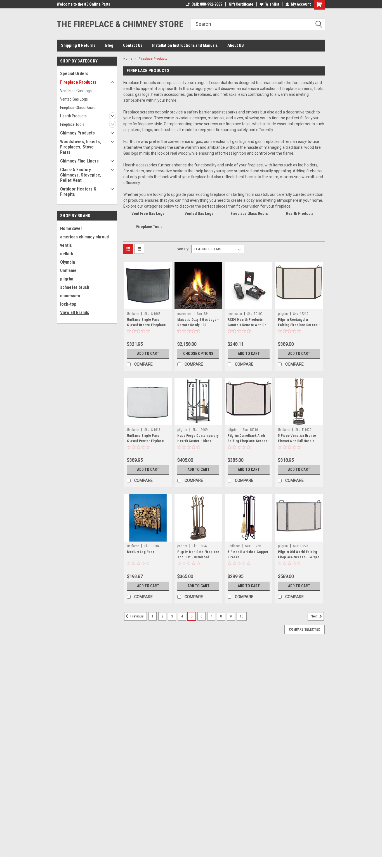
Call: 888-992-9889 (207, 4)
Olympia (67, 262)
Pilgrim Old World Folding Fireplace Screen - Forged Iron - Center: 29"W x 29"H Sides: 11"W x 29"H (299, 560)
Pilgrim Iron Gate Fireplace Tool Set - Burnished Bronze (198, 557)
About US (235, 45)
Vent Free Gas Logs (76, 90)
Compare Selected (304, 629)
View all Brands (74, 312)
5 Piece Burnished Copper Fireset (248, 554)
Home (128, 59)
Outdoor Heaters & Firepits (78, 191)
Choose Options (198, 353)
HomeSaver (71, 228)
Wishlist (272, 4)
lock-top (68, 304)
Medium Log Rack (140, 552)
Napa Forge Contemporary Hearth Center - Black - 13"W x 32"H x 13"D (197, 441)
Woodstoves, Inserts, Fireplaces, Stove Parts (80, 147)
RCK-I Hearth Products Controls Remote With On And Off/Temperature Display (247, 328)
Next (315, 617)
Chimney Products (77, 133)
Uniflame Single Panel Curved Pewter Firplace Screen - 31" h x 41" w (145, 441)
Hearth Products (73, 116)
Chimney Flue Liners (79, 161)
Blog (109, 45)
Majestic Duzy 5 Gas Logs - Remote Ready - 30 (198, 322)
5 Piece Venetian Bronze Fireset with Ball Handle (297, 438)
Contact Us (132, 45)
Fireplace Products (78, 82)
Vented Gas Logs (74, 99)
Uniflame (68, 270)
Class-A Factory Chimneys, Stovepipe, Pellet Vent (80, 175)
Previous (136, 617)
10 (242, 616)
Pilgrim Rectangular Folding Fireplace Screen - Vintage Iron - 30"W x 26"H (299, 325)
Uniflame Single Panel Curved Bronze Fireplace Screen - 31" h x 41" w (146, 325)
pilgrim (66, 279)
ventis (66, 245)
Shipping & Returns (78, 45)
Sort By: (183, 249)
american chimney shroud (84, 237)
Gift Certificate (241, 4)
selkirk (66, 253)
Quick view (148, 305)
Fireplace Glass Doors (77, 107)
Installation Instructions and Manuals (185, 45)
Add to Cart (148, 353)
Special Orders (74, 73)
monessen (70, 295)
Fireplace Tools (72, 124)
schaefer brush (74, 287)
